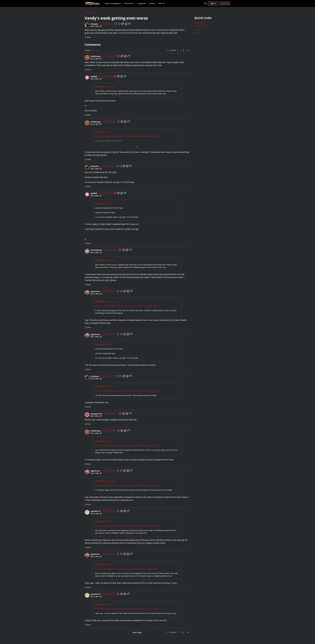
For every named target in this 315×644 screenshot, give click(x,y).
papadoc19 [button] (95, 511)
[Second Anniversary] (121, 511)
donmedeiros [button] (96, 250)
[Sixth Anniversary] (121, 56)
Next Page (137, 632)
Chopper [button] (94, 24)
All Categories (199, 22)
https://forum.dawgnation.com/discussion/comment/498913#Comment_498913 (127, 445)
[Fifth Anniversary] (123, 166)
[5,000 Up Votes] (129, 24)
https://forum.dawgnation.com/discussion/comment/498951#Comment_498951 (127, 569)
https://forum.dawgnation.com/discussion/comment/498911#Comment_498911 (127, 306)
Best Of (197, 33)
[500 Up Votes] (128, 511)
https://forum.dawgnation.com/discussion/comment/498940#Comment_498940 (127, 526)
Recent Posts (199, 26)
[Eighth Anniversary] (122, 24)
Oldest (95, 50)
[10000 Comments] (128, 291)
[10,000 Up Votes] (131, 291)
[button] (87, 25)
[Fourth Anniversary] (118, 76)
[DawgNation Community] (92, 3)
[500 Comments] (127, 414)
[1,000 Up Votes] (130, 414)
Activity (197, 29)
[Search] (205, 3)
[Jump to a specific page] (187, 50)
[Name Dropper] (116, 24)
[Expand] (137, 147)
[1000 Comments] (126, 24)
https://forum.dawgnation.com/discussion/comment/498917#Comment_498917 (127, 391)
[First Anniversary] (123, 250)
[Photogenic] (119, 24)
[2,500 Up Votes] (125, 76)
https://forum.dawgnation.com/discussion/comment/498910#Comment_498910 (127, 136)
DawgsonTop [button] (96, 414)
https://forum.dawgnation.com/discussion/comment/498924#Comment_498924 (127, 485)
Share (88, 37)
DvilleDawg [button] (95, 56)
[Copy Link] (100, 26)
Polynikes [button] (95, 166)
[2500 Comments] (125, 56)
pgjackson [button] (95, 291)
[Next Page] (184, 50)
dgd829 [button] (94, 76)
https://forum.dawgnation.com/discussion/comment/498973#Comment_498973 (127, 609)
